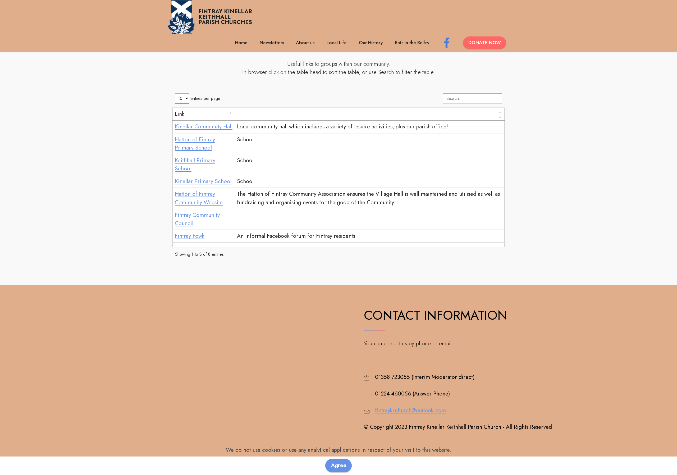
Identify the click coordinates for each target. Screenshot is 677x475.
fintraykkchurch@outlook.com (410, 410)
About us (305, 42)
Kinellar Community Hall (203, 127)
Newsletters (272, 42)
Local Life (337, 42)
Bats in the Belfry (412, 42)
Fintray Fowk (189, 236)
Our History (371, 42)
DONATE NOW (484, 42)
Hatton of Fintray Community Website (199, 198)
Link (179, 114)
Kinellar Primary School (203, 181)
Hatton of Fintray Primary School (195, 144)
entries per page (204, 98)
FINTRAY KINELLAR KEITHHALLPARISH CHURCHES (225, 17)
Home (241, 42)
